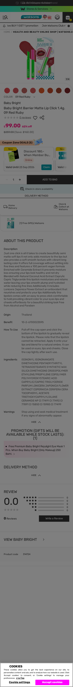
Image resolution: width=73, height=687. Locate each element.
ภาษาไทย (20, 678)
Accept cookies (52, 682)
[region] (36, 675)
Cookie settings (19, 682)
